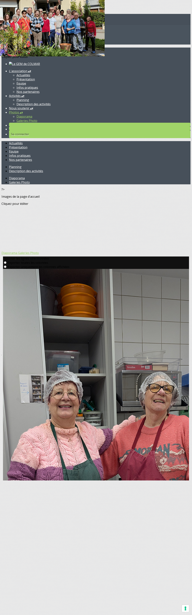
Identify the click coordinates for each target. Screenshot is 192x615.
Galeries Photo (26, 121)
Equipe (21, 83)
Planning (22, 100)
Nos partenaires (28, 92)
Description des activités (33, 104)
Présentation (25, 79)
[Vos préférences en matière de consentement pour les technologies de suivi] (185, 608)
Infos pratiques (27, 87)
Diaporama (24, 116)
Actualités (23, 75)
